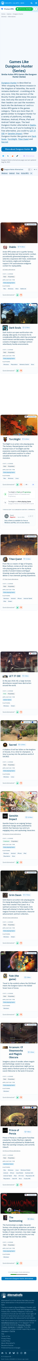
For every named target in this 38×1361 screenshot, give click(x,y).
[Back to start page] (2, 3)
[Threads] (17, 1353)
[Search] (31, 3)
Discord (25, 1323)
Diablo (33, 125)
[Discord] (2, 1353)
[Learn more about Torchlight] (5, 439)
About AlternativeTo (8, 1343)
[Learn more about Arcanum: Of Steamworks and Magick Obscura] (5, 1047)
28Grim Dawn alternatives (10, 917)
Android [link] (11, 173)
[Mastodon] (10, 1353)
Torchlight (12, 139)
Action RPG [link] (24, 173)
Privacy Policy (6, 1338)
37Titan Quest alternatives (10, 579)
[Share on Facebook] (3, 156)
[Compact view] (31, 169)
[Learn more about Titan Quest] (5, 559)
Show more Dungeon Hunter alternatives (19, 1279)
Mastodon (21, 1325)
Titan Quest (23, 139)
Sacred (4, 142)
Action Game (7, 700)
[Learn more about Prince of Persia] (5, 1130)
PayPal (12, 1331)
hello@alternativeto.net (9, 1323)
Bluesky (28, 1325)
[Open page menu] (36, 3)
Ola (15, 1307)
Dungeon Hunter (9, 82)
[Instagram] (21, 1353)
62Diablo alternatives (9, 269)
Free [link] (17, 173)
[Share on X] (8, 156)
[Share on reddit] (12, 156)
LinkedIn (20, 1327)
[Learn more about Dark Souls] (5, 327)
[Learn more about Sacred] (5, 745)
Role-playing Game (9, 283)
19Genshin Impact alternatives (12, 834)
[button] (21, 246)
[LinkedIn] (25, 1353)
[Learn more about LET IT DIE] (5, 676)
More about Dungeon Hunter (17, 149)
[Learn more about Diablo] (5, 247)
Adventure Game (8, 1164)
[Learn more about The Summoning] (5, 1217)
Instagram (11, 1327)
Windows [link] (4, 173)
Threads (4, 1327)
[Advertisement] (19, 37)
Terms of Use (5, 1336)
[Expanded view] (29, 169)
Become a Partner (7, 1345)
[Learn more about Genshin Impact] (5, 816)
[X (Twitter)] (6, 1353)
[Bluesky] (14, 1353)
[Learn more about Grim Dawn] (5, 895)
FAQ (2, 1334)
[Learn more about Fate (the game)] (5, 975)
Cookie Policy (5, 1341)
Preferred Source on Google (10, 1348)
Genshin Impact (15, 133)
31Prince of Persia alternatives (11, 1151)
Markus (22, 1307)
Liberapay (4, 1331)
